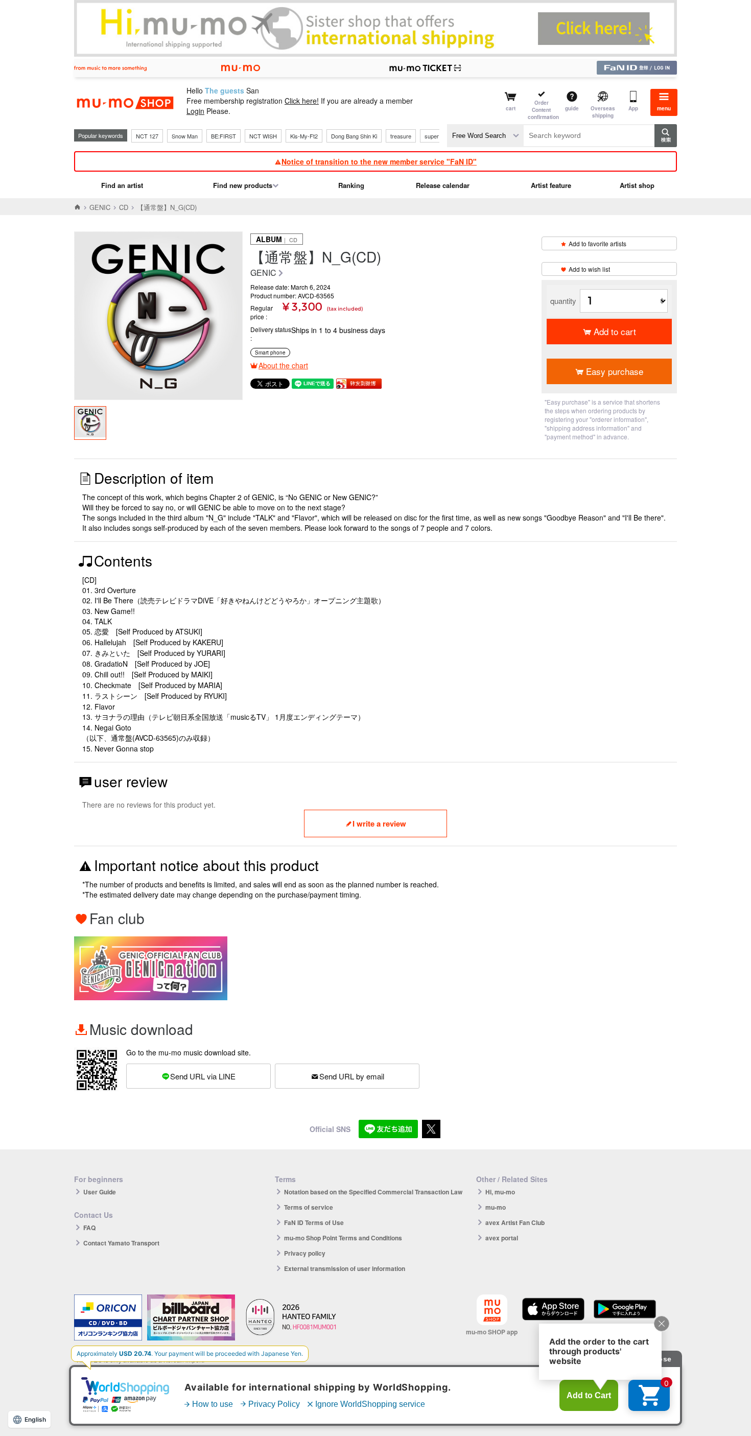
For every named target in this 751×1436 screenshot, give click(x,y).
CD (123, 207)
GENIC (99, 207)
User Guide (99, 1191)
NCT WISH (263, 136)
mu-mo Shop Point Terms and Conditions (343, 1237)
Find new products (242, 185)
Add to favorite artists (597, 243)
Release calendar (443, 185)
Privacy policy (304, 1253)
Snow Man (185, 136)
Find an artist (122, 185)
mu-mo (495, 1207)
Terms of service (308, 1207)
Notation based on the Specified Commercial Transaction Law (373, 1191)
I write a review (379, 823)
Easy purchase (614, 371)
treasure (400, 136)
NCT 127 (147, 136)
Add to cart (615, 331)
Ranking (351, 185)
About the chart (283, 365)
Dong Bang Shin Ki (354, 136)
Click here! (302, 101)
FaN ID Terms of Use (314, 1222)
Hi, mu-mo (500, 1191)
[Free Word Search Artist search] (485, 135)
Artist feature (551, 185)
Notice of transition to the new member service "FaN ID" (379, 161)
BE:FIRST (223, 136)
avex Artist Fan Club (515, 1222)
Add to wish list (589, 269)
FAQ (89, 1227)
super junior (439, 136)
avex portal (501, 1237)
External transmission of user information (344, 1268)
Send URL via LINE (203, 1076)
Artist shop (637, 185)
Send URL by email (351, 1076)
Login (195, 111)
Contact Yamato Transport (121, 1242)
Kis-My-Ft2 (304, 136)
